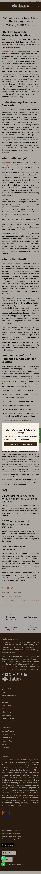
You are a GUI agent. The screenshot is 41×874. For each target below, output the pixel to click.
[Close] (36, 425)
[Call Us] (3, 858)
